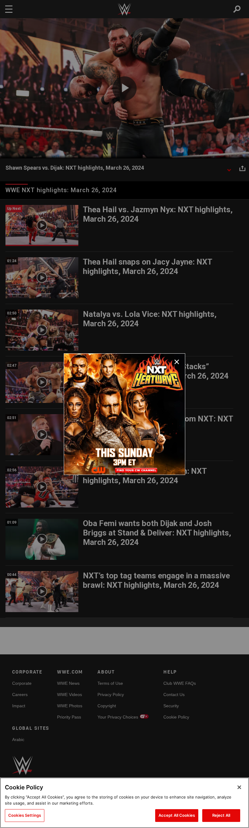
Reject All (221, 815)
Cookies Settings (24, 815)
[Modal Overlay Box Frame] (124, 414)
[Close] (239, 787)
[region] (124, 803)
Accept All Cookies (177, 815)
